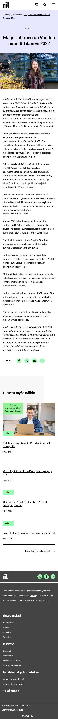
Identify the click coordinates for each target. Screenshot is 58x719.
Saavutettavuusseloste (12, 710)
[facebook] (46, 576)
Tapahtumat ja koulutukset (21, 672)
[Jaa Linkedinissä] (34, 360)
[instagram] (39, 576)
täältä (45, 600)
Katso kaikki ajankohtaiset (37, 551)
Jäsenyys (8, 644)
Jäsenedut (7, 651)
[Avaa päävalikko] (53, 5)
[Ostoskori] (36, 5)
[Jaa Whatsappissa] (42, 360)
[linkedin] (53, 576)
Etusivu (6, 15)
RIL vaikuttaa (8, 632)
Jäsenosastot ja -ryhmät (12, 661)
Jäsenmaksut (8, 656)
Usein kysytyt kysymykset (13, 684)
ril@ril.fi (33, 596)
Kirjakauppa (11, 691)
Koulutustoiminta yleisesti (13, 679)
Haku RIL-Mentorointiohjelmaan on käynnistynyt (29, 533)
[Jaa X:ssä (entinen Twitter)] (26, 360)
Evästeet (26, 706)
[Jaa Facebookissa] (19, 360)
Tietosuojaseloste (10, 706)
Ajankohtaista (16, 15)
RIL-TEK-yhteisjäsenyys (12, 665)
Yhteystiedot (8, 637)
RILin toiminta (8, 623)
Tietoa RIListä (12, 616)
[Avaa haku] (45, 5)
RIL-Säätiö (7, 628)
